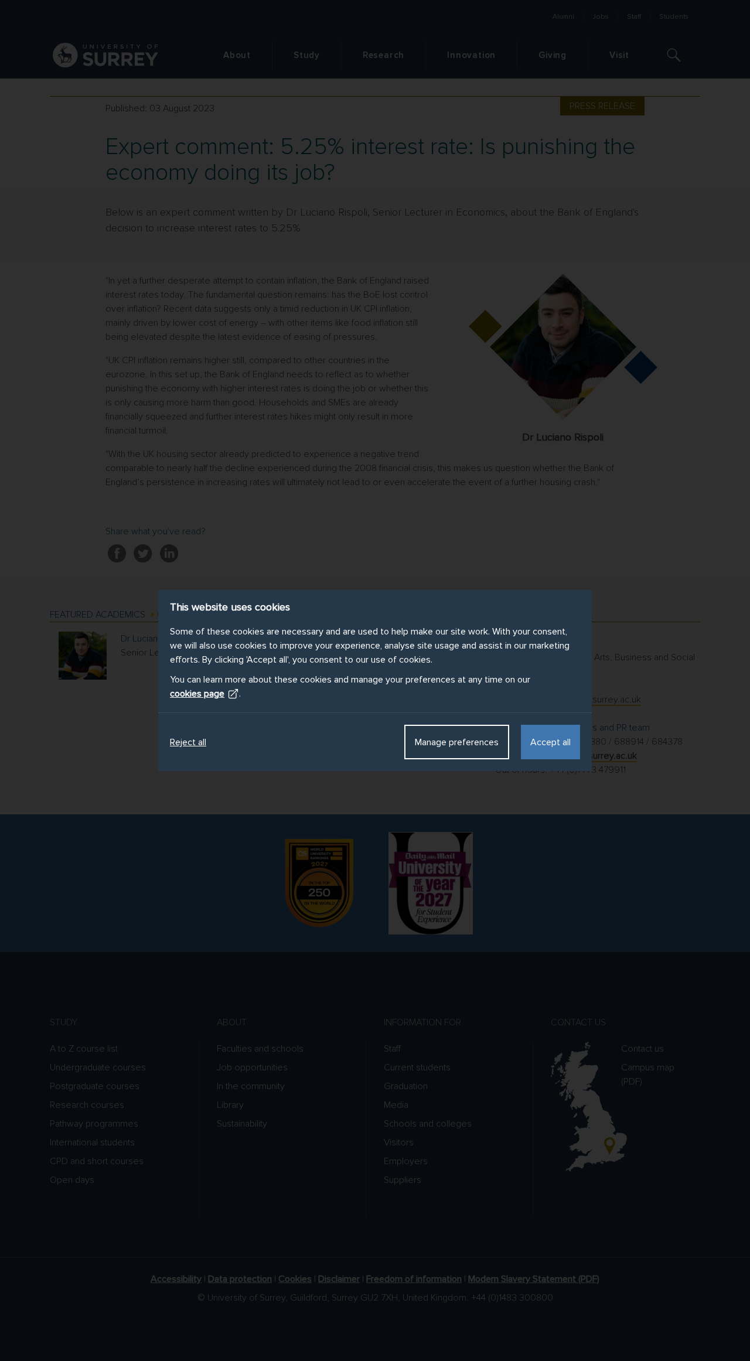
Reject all (188, 742)
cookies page (197, 694)
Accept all (550, 742)
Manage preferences (457, 742)
